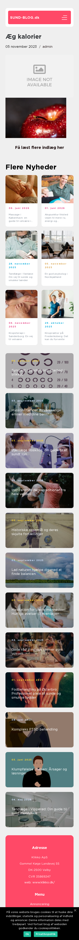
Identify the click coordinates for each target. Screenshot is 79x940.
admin (47, 47)
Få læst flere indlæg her (39, 147)
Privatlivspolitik (46, 934)
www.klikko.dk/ (43, 882)
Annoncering (39, 904)
